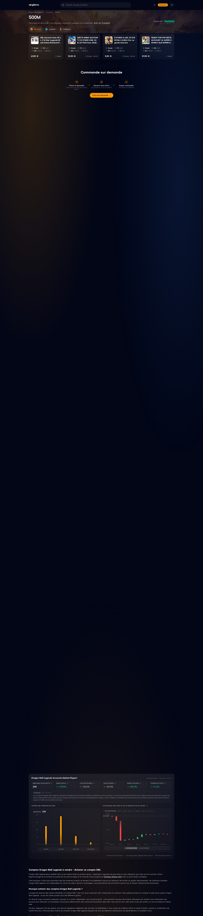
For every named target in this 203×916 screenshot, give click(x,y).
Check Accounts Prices (114, 855)
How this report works (162, 855)
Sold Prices (144, 848)
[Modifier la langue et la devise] (154, 5)
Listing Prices (132, 848)
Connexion (163, 5)
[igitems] (34, 5)
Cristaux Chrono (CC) (113, 877)
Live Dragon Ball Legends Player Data (139, 855)
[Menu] (171, 5)
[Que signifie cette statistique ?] (51, 783)
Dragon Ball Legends (36, 12)
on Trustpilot (102, 23)
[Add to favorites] (37, 38)
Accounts (49, 12)
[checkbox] (32, 42)
